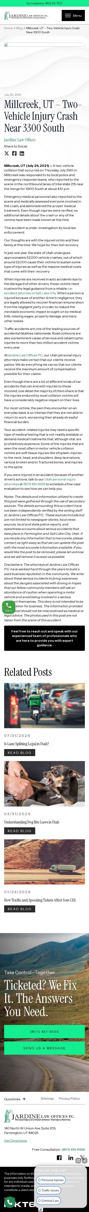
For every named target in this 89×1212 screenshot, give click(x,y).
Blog (19, 28)
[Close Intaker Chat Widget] (85, 1160)
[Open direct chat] (78, 1160)
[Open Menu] (73, 15)
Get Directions (15, 1140)
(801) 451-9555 (54, 3)
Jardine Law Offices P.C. (25, 355)
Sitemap (47, 1099)
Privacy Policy (69, 1099)
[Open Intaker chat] (40, 1210)
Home (8, 28)
